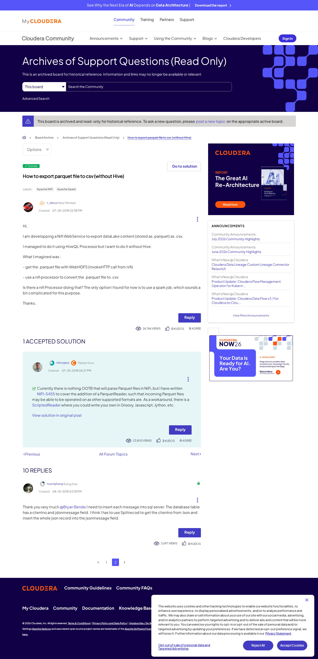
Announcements (104, 38)
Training (147, 19)
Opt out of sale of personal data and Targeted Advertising (184, 647)
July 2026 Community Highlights (236, 239)
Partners (167, 19)
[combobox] (149, 86)
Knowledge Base (136, 608)
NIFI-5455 (46, 393)
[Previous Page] (98, 562)
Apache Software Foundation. (142, 628)
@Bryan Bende (73, 506)
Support (187, 19)
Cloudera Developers (242, 38)
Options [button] (34, 149)
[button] (195, 218)
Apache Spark (66, 189)
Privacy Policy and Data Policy (109, 623)
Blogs (208, 38)
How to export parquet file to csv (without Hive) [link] (159, 137)
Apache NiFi (45, 189)
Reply (189, 317)
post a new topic (211, 121)
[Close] (307, 600)
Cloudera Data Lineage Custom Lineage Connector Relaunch (250, 266)
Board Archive (44, 137)
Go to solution (184, 166)
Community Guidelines (88, 587)
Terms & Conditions (79, 623)
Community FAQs (134, 587)
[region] (232, 626)
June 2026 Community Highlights (236, 252)
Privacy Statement (278, 633)
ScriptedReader (46, 405)
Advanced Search (35, 98)
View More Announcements (251, 315)
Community (124, 19)
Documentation (98, 608)
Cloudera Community (48, 38)
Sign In (287, 38)
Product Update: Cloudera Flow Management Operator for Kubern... (246, 283)
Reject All (258, 645)
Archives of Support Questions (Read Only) (91, 137)
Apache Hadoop (41, 628)
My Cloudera (35, 608)
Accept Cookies (292, 645)
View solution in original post (57, 415)
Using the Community (173, 38)
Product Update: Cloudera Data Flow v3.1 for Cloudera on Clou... (245, 300)
